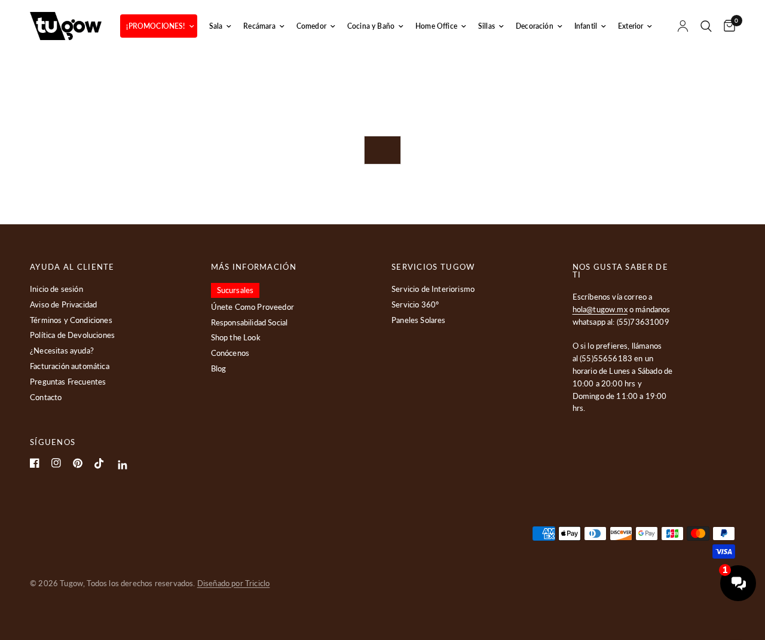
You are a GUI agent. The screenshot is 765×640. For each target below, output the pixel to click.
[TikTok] (99, 463)
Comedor (311, 26)
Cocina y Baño (370, 26)
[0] (726, 26)
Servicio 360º (415, 304)
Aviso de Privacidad (63, 304)
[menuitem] (158, 26)
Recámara (259, 26)
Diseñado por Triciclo (233, 583)
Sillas (486, 26)
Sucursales (235, 290)
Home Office (436, 26)
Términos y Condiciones (71, 320)
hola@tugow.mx (600, 309)
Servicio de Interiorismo (433, 289)
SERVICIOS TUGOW (433, 267)
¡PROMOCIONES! (155, 26)
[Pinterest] (77, 463)
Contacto (46, 397)
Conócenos (230, 353)
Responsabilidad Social (249, 322)
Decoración (534, 26)
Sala (216, 26)
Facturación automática (69, 366)
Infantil (585, 26)
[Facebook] (34, 463)
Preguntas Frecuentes (68, 381)
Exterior (630, 26)
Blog (219, 368)
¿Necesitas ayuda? (62, 350)
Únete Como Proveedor (252, 307)
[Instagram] (56, 463)
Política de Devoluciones (72, 335)
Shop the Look (236, 337)
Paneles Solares (418, 320)
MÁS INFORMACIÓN (254, 267)
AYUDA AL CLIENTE (72, 267)
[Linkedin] (123, 465)
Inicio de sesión (56, 289)
